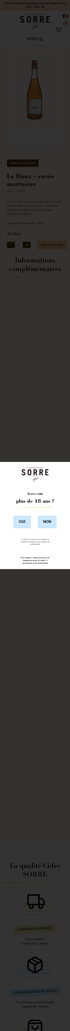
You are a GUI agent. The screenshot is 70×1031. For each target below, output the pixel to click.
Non (47, 522)
